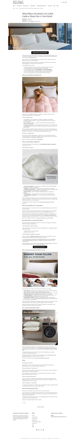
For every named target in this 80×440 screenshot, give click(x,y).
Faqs (33, 425)
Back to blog (41, 407)
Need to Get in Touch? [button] (56, 413)
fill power (54, 186)
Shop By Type (34, 418)
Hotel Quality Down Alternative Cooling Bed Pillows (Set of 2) (36, 239)
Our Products (34, 417)
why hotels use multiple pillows (36, 139)
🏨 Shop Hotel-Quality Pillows (40, 52)
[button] (26, 6)
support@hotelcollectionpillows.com (58, 416)
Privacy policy (33, 438)
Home (14, 8)
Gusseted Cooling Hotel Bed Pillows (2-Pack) (39, 291)
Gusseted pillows (27, 126)
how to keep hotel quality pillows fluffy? (40, 358)
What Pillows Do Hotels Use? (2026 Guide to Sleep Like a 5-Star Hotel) (31, 8)
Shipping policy (49, 438)
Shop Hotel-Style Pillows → (40, 247)
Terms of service (43, 438)
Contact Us (34, 423)
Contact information (56, 438)
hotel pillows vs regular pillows (45, 243)
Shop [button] (33, 413)
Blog (33, 426)
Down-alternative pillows (29, 122)
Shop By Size (34, 420)
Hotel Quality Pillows (26, 438)
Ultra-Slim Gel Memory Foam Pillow (30, 296)
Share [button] (25, 402)
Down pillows (27, 119)
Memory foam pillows (28, 124)
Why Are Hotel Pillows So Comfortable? (45, 217)
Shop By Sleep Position (36, 421)
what (17, 8)
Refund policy (38, 438)
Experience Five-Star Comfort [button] (20, 413)
